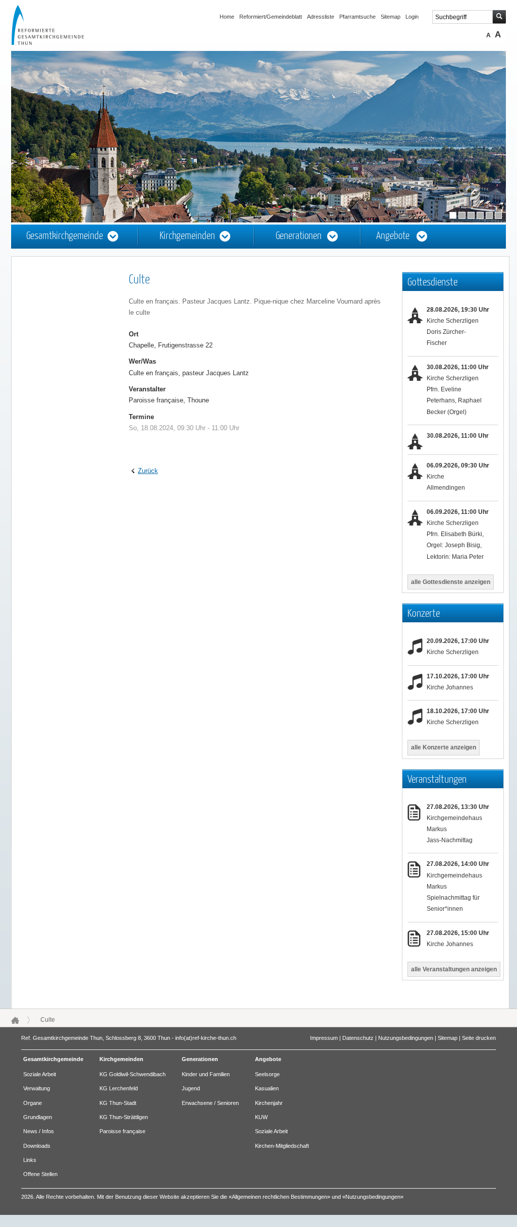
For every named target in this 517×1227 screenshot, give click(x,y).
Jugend (191, 1088)
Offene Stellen (40, 1174)
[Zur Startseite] (57, 42)
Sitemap (390, 17)
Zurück (148, 471)
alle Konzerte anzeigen (443, 747)
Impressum (324, 1038)
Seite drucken (479, 1038)
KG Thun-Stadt (117, 1103)
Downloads (36, 1146)
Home (227, 17)
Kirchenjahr (269, 1103)
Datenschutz (358, 1038)
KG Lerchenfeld (118, 1088)
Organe (32, 1103)
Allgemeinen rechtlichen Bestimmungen (279, 1197)
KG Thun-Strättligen (123, 1117)
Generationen (299, 236)
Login (412, 17)
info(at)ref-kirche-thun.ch (205, 1038)
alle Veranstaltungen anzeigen (454, 969)
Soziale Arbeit (39, 1074)
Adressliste (320, 17)
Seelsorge (267, 1074)
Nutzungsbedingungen (405, 1038)
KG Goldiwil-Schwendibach (132, 1074)
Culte (47, 1020)
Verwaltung (36, 1088)
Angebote (392, 236)
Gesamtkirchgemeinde (64, 236)
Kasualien (267, 1088)
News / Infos (38, 1131)
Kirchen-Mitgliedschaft (282, 1146)
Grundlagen (37, 1117)
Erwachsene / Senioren (210, 1103)
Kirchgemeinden (187, 236)
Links (29, 1160)
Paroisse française (122, 1131)
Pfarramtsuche (357, 17)
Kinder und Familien (206, 1074)
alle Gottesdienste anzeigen (450, 582)
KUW (261, 1117)
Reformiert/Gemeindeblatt (270, 17)
